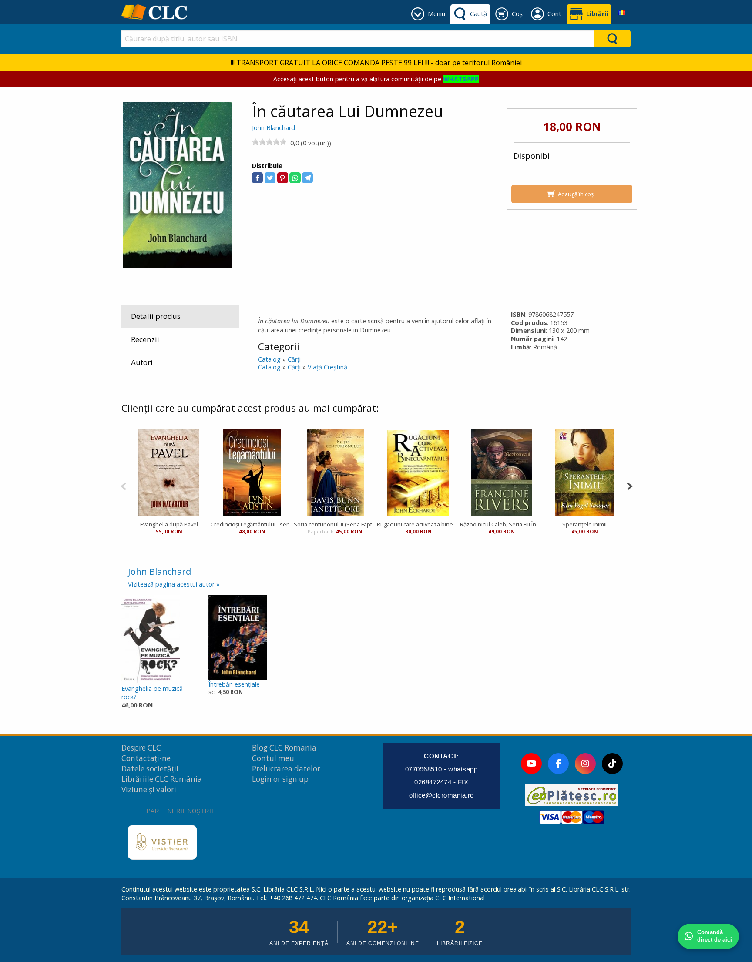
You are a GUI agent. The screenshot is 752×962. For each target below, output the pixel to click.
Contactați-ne (146, 758)
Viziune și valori (148, 789)
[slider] (269, 141)
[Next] (629, 485)
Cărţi (294, 359)
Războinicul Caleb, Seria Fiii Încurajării (501, 524)
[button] (257, 177)
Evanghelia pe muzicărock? (152, 692)
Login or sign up (280, 779)
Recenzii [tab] (145, 339)
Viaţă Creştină (327, 367)
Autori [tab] (142, 362)
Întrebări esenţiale (234, 684)
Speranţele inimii (584, 524)
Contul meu (273, 758)
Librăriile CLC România (161, 779)
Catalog (269, 359)
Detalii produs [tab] (156, 316)
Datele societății (149, 769)
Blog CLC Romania (284, 748)
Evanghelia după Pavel (169, 524)
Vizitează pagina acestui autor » (174, 584)
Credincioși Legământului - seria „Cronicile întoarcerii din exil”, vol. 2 (252, 524)
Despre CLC (141, 748)
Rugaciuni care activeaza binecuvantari (418, 524)
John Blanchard (273, 128)
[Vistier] (162, 842)
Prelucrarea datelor (286, 769)
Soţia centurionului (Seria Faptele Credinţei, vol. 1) (335, 524)
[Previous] (123, 485)
